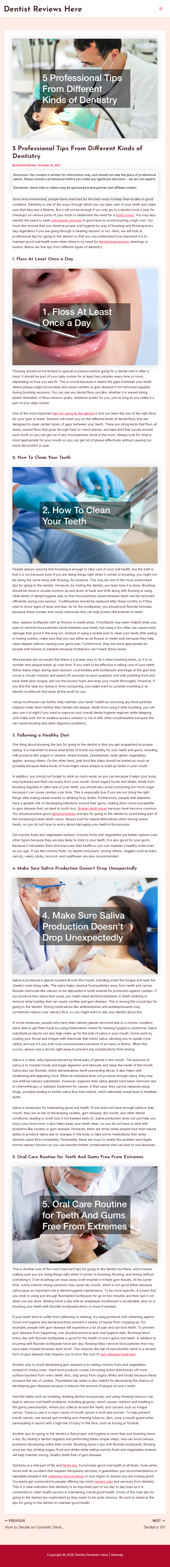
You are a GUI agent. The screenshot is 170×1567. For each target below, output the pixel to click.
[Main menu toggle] (161, 9)
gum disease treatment (117, 1354)
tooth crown (125, 215)
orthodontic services (66, 220)
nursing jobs (104, 1482)
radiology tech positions (66, 1476)
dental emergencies (114, 242)
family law (69, 1465)
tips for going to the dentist (73, 413)
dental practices (64, 814)
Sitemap (117, 1555)
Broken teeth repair (92, 809)
